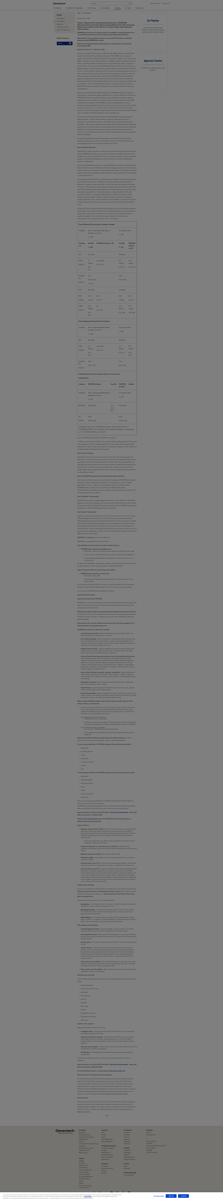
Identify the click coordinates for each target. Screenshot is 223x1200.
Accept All (183, 1196)
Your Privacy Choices (159, 1196)
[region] (111, 1196)
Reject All (171, 1196)
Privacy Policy (87, 1196)
